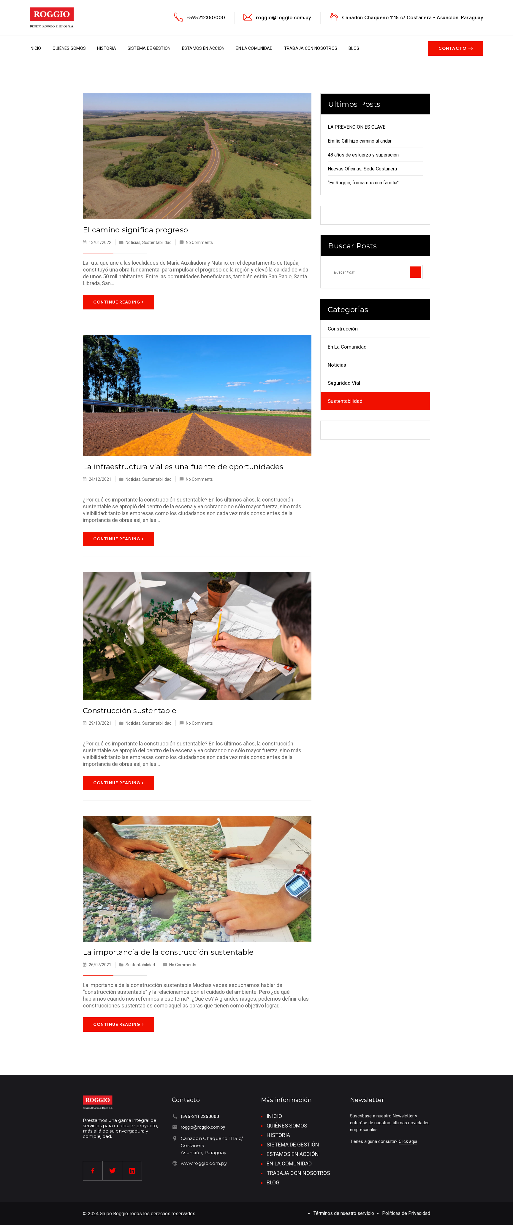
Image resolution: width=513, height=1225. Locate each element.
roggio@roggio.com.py (283, 17)
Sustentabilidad (157, 242)
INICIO (35, 48)
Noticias (133, 242)
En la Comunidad (347, 347)
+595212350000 (205, 17)
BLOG (354, 48)
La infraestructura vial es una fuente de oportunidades (183, 466)
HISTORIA (106, 48)
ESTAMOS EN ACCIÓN (203, 48)
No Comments (199, 242)
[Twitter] (112, 1171)
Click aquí (408, 1141)
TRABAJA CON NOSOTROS (311, 48)
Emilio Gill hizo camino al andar (360, 141)
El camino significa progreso (135, 229)
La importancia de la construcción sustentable (168, 952)
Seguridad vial (344, 383)
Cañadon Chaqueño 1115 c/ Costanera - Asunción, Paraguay (412, 17)
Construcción (343, 329)
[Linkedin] (132, 1171)
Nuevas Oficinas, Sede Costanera (362, 169)
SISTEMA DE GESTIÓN (149, 48)
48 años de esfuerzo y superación (363, 155)
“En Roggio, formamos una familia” (363, 183)
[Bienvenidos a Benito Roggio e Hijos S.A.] (52, 17)
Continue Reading (116, 302)
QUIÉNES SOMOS (69, 48)
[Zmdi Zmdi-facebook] (93, 1171)
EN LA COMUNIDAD (254, 48)
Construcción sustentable (129, 710)
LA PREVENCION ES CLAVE (356, 127)
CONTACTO (452, 48)
